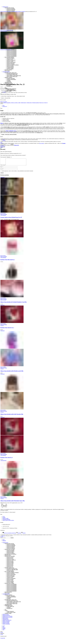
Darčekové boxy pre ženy (9, 7)
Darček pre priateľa (10, 551)
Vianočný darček (10, 577)
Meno (1, 166)
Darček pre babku (10, 561)
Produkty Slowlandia (11, 595)
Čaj (5, 87)
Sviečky (6, 88)
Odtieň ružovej (29, 102)
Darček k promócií (10, 581)
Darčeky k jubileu (10, 582)
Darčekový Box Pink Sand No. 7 (7, 259)
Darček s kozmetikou (7, 102)
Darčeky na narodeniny (11, 578)
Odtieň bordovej (23, 102)
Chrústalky (9, 597)
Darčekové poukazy (8, 591)
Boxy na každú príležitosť (13, 11)
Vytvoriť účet (2, 638)
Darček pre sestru (10, 563)
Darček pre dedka (10, 562)
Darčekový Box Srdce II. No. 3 (7, 327)
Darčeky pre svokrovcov (11, 559)
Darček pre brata (10, 30)
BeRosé (1, 123)
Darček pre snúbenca (11, 553)
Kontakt (4, 517)
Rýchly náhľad (3, 213)
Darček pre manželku (11, 8)
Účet (3, 629)
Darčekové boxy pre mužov (10, 549)
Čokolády (8, 598)
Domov (1, 11)
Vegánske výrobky (8, 613)
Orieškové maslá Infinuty (11, 596)
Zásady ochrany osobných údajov (8, 520)
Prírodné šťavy (9, 86)
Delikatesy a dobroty (8, 594)
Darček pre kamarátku (11, 9)
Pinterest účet (16, 145)
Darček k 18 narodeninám (11, 584)
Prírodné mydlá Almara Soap (12, 600)
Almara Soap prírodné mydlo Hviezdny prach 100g (11, 370)
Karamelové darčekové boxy (12, 568)
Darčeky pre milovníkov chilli (12, 569)
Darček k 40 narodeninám (11, 587)
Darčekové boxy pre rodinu (10, 556)
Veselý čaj (46, 102)
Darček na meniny (10, 579)
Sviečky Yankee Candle (11, 90)
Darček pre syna (10, 566)
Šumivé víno (41, 102)
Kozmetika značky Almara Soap (10, 599)
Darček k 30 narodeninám (11, 586)
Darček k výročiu (10, 580)
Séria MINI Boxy (8, 555)
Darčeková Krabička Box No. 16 (6, 49)
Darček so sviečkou (14, 102)
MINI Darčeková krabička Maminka (6, 30)
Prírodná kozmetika (35, 102)
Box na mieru (41, 143)
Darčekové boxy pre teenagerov (10, 554)
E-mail (1, 168)
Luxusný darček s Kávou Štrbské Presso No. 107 (11, 217)
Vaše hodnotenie (3, 157)
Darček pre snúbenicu (11, 548)
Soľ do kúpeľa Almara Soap (12, 603)
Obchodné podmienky (6, 519)
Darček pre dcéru (10, 565)
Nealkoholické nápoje (9, 83)
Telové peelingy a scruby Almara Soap (14, 601)
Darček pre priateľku (11, 10)
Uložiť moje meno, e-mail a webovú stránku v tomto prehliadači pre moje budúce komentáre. (17, 170)
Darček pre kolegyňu (11, 547)
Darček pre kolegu (10, 552)
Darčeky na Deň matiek (11, 574)
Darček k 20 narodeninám (11, 585)
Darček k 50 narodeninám (11, 588)
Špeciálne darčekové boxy (9, 567)
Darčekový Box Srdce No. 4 (6, 457)
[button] (3, 299)
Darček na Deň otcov (11, 575)
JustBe (19, 102)
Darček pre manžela (10, 550)
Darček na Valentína (21, 11)
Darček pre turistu (10, 570)
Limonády (9, 607)
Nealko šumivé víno (10, 606)
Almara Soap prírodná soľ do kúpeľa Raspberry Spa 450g (13, 302)
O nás (4, 516)
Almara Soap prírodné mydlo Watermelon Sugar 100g (12, 500)
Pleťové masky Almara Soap (12, 602)
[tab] (34, 105)
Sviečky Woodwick (10, 611)
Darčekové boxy (6, 11)
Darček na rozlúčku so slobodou (13, 572)
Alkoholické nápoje (8, 82)
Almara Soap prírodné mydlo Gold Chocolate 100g (11, 414)
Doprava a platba (5, 518)
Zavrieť (1, 536)
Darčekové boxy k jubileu (9, 583)
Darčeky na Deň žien (11, 573)
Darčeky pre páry (10, 560)
